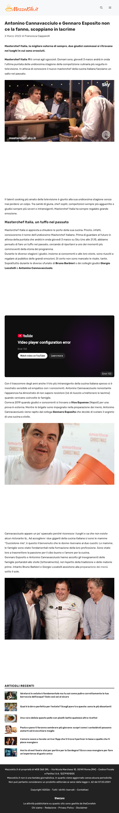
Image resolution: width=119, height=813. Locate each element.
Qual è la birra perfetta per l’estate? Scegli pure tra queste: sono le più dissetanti (65, 706)
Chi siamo (37, 807)
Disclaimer (81, 807)
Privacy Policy (66, 807)
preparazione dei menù (94, 566)
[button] (101, 7)
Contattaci (82, 789)
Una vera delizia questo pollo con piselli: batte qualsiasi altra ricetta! (58, 717)
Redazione (50, 807)
